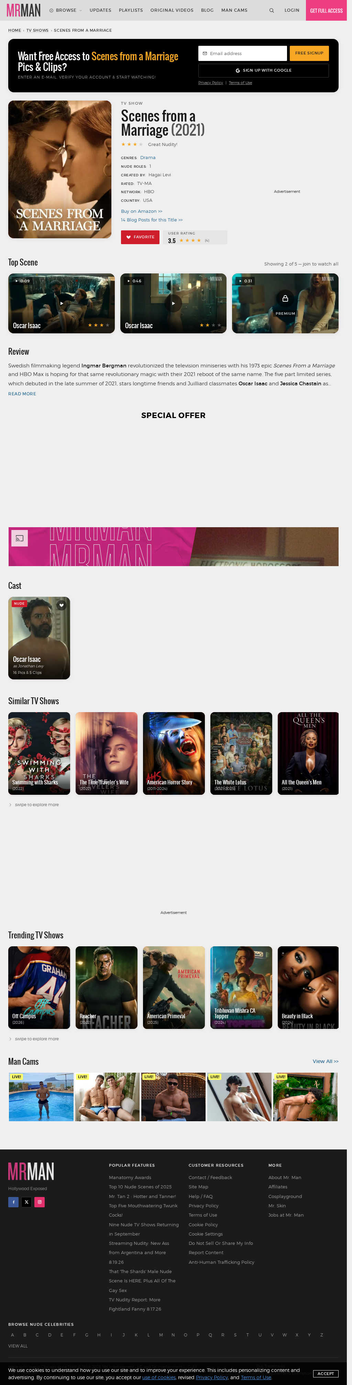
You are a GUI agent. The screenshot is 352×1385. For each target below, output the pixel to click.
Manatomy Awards (130, 1177)
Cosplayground (285, 1196)
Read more (22, 393)
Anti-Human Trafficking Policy (221, 1262)
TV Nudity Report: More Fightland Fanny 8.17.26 (135, 1304)
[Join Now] (326, 10)
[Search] (271, 10)
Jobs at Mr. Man (286, 1215)
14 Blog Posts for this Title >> (152, 219)
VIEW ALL (18, 1345)
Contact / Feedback (210, 1177)
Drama (148, 157)
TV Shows (37, 30)
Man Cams (234, 10)
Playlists (131, 10)
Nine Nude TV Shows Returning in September (144, 1229)
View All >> (326, 1061)
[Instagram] (39, 1202)
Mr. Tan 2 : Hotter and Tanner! (142, 1196)
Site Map (198, 1186)
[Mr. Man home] (23, 10)
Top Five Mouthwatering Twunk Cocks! (143, 1210)
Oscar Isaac (27, 325)
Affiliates (277, 1186)
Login (292, 10)
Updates (100, 10)
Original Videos (172, 10)
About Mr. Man (284, 1177)
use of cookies (159, 1377)
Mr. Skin (277, 1205)
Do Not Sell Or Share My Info (221, 1243)
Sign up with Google (267, 70)
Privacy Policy (210, 83)
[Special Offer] (173, 497)
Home (14, 30)
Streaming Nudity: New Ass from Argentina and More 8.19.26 (139, 1252)
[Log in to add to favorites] (61, 605)
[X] (26, 1202)
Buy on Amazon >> (141, 211)
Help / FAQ (201, 1196)
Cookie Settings (206, 1234)
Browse (66, 10)
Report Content (206, 1252)
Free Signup (309, 53)
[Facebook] (13, 1202)
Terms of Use (240, 83)
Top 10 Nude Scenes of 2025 (140, 1186)
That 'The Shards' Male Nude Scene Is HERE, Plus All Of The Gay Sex (142, 1281)
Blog (207, 10)
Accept (326, 1373)
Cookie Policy (203, 1224)
